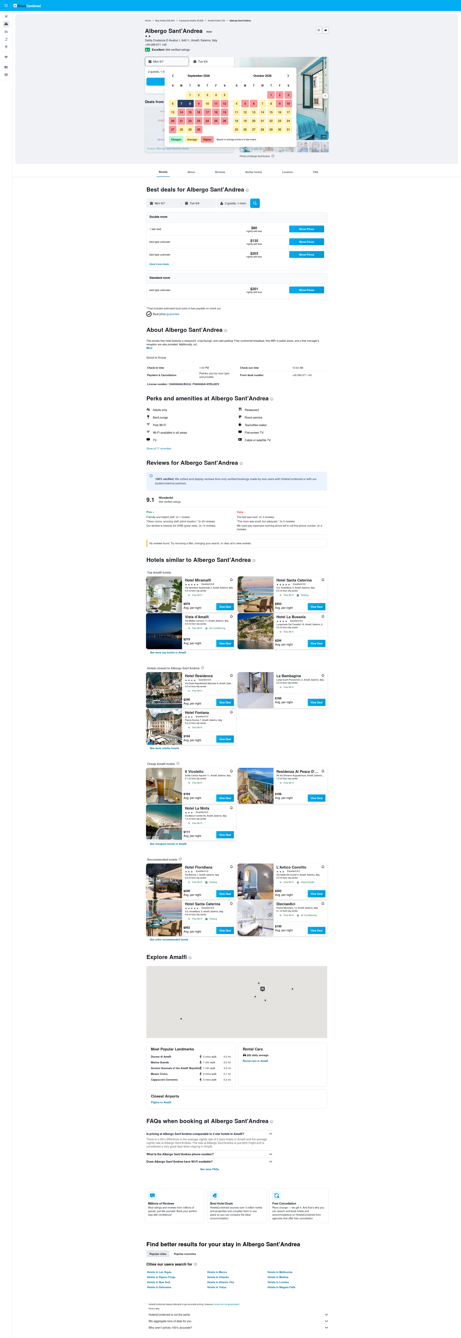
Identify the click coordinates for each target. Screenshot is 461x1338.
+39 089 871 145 (156, 44)
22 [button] (190, 121)
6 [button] (173, 103)
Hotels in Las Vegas (159, 1272)
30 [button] (198, 129)
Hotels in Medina (278, 1277)
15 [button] (190, 112)
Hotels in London (278, 1282)
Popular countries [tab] (185, 1254)
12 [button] (224, 103)
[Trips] (6, 57)
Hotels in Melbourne (280, 1272)
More (149, 348)
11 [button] (216, 103)
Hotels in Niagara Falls (281, 1287)
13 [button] (172, 112)
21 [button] (181, 121)
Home (148, 20)
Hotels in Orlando (218, 1277)
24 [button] (207, 121)
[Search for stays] (6, 24)
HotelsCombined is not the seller (169, 1314)
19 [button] (224, 112)
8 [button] (190, 103)
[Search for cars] (6, 31)
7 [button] (181, 103)
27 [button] (172, 129)
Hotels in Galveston (159, 1287)
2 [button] (199, 95)
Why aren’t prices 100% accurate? (170, 1327)
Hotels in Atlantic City (220, 1282)
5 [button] (224, 95)
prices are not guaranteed (226, 1304)
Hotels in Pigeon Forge (161, 1277)
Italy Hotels (160, 20)
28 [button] (181, 129)
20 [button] (172, 121)
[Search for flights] (6, 16)
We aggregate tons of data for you (170, 1321)
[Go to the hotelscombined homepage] (27, 5)
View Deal (225, 606)
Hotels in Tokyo (217, 1287)
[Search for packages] (6, 39)
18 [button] (216, 112)
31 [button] (288, 129)
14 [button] (181, 112)
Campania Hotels (187, 20)
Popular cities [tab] (157, 1254)
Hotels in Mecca (217, 1272)
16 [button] (198, 112)
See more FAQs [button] (209, 1169)
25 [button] (216, 121)
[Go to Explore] (6, 46)
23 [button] (198, 121)
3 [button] (207, 95)
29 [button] (190, 129)
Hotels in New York (158, 1282)
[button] (6, 6)
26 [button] (224, 121)
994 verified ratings (177, 49)
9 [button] (199, 103)
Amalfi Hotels (214, 20)
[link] (168, 652)
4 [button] (216, 95)
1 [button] (190, 95)
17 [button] (207, 112)
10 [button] (207, 103)
